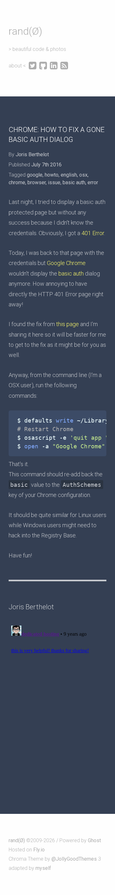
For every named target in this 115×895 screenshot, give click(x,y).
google (34, 175)
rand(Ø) (25, 31)
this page (67, 324)
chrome (17, 182)
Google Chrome (66, 263)
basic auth (74, 182)
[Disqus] (57, 702)
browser (36, 182)
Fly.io (39, 850)
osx (83, 175)
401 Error (92, 233)
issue (54, 182)
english (69, 175)
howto (51, 175)
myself (43, 868)
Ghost (94, 840)
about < (18, 66)
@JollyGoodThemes (74, 859)
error (93, 182)
